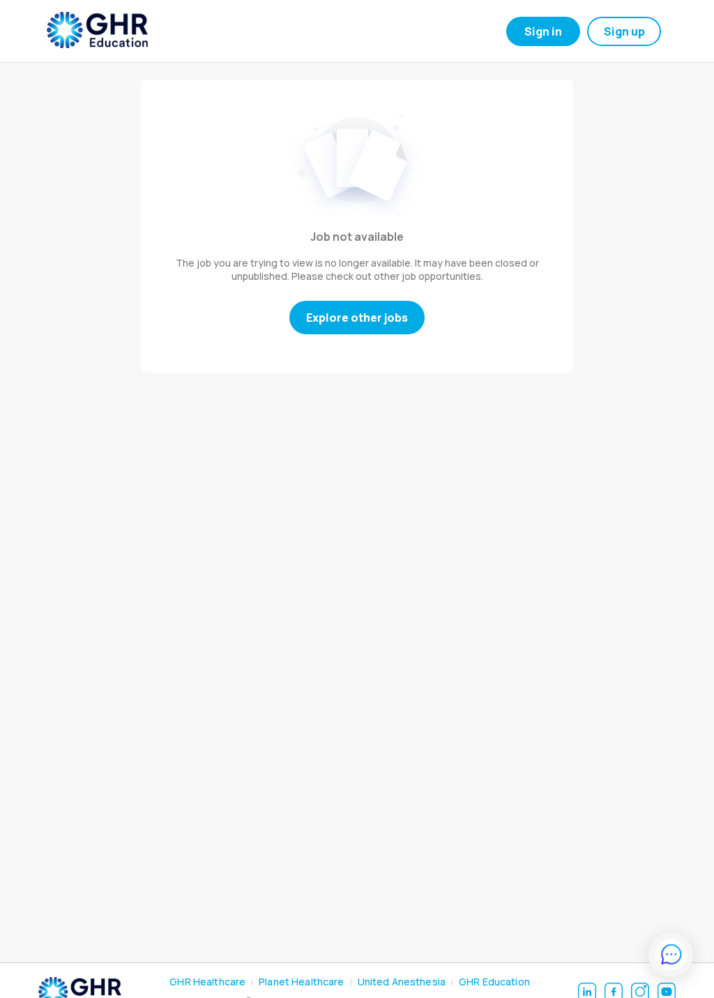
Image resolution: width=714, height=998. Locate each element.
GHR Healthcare (207, 981)
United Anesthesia (402, 981)
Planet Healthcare (301, 981)
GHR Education (494, 981)
